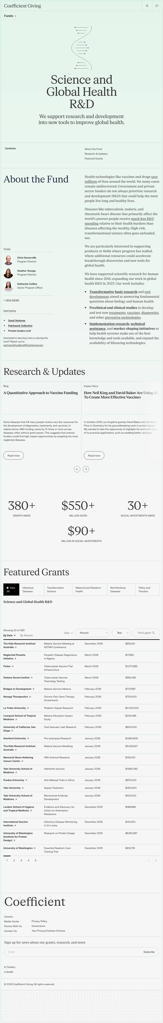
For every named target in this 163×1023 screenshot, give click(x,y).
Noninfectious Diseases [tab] (118, 589)
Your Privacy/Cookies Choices (48, 930)
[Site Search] (147, 6)
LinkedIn (9, 972)
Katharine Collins (27, 284)
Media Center (11, 921)
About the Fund (93, 149)
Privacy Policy (39, 921)
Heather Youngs (26, 270)
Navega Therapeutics (15, 696)
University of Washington (18, 848)
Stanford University (14, 738)
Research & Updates (96, 153)
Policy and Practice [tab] (144, 589)
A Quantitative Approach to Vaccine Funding (40, 393)
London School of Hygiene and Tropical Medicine (18, 808)
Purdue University (13, 780)
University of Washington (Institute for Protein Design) (18, 837)
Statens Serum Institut (16, 677)
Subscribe (149, 952)
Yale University (11, 788)
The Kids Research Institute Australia (19, 645)
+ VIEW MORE (11, 300)
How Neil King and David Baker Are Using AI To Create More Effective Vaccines (121, 395)
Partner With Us (13, 926)
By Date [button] (8, 635)
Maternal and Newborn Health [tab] (88, 589)
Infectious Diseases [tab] (28, 589)
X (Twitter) (9, 967)
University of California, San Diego (19, 729)
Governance (38, 926)
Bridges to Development (17, 689)
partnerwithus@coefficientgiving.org (23, 345)
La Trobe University (14, 708)
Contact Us (10, 931)
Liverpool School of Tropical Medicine (19, 717)
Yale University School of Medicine (17, 770)
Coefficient (35, 902)
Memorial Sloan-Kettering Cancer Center (18, 759)
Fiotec (7, 666)
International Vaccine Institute (15, 823)
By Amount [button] (26, 635)
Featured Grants (94, 158)
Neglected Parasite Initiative (14, 656)
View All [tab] (11, 589)
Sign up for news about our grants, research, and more (44, 943)
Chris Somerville (26, 257)
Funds (8, 16)
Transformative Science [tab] (55, 589)
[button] (68, 633)
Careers (8, 916)
